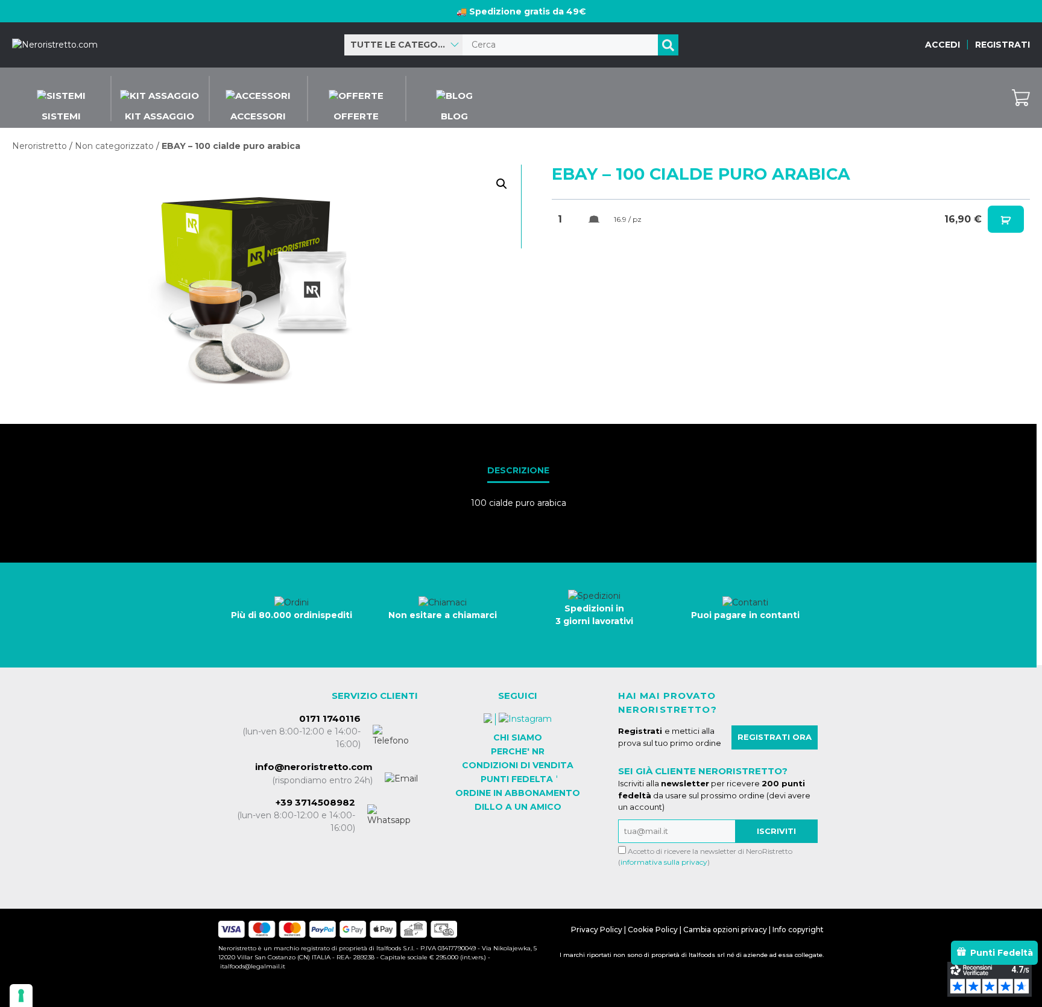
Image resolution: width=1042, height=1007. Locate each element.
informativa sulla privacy (663, 862)
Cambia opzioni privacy (725, 929)
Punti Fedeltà (1001, 952)
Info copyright (798, 929)
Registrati (1002, 44)
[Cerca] (668, 44)
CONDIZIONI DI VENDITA (517, 765)
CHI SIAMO (517, 737)
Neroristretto (39, 145)
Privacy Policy (596, 929)
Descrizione (518, 470)
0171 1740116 (330, 718)
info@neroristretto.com (314, 766)
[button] (502, 184)
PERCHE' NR (518, 751)
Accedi (942, 44)
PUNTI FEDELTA (517, 779)
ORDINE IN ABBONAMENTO (517, 793)
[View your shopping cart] (1021, 97)
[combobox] (403, 45)
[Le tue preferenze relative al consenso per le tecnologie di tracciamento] (21, 995)
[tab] (518, 471)
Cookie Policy (653, 929)
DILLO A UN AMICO (518, 806)
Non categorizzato (114, 145)
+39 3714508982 (315, 802)
